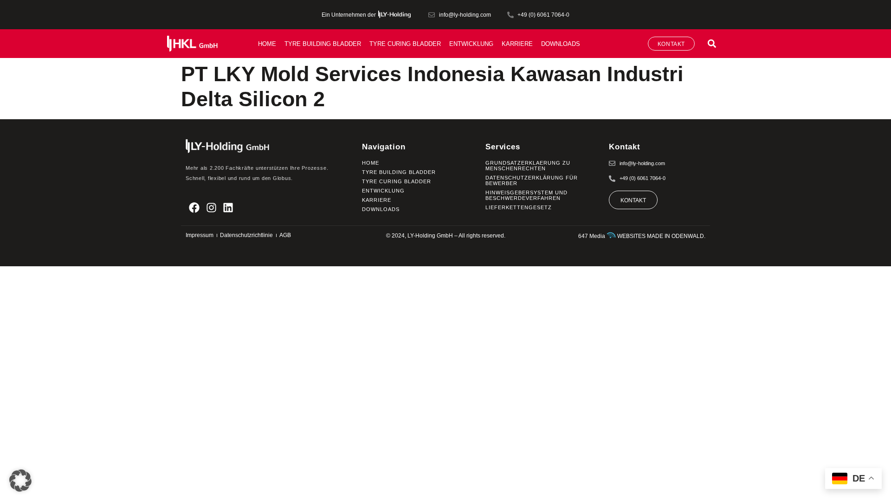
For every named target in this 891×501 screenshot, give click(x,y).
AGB (285, 235)
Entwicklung (471, 43)
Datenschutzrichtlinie (246, 235)
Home (267, 43)
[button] (711, 43)
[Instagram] (211, 207)
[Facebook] (194, 207)
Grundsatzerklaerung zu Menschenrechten (527, 165)
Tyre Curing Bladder (405, 43)
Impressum (199, 235)
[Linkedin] (228, 207)
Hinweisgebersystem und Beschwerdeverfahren (526, 195)
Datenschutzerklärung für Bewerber (531, 180)
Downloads (560, 43)
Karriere (517, 43)
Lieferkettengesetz (518, 207)
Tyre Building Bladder (322, 43)
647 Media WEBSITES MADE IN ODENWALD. (641, 236)
